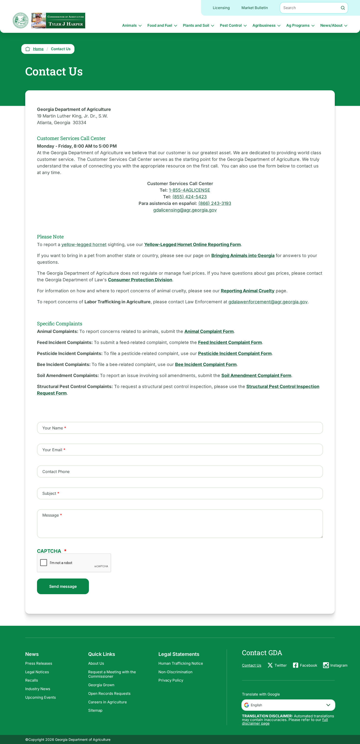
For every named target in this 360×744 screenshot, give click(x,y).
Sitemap (95, 710)
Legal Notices (37, 672)
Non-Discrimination (175, 672)
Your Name (52, 427)
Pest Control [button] (231, 25)
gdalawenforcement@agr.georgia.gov (268, 301)
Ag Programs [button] (298, 25)
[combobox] (288, 705)
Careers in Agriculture (107, 702)
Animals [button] (129, 25)
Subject (49, 493)
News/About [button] (331, 25)
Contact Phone (56, 471)
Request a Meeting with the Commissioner (112, 674)
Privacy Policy (170, 680)
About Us (96, 663)
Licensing (221, 7)
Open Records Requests (109, 693)
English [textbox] (256, 705)
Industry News (37, 688)
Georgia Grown (101, 685)
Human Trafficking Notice (180, 663)
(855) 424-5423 (189, 196)
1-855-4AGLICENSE (189, 190)
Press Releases (38, 663)
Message (50, 515)
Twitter (281, 665)
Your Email (52, 449)
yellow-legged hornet (84, 244)
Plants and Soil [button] (196, 25)
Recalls (31, 680)
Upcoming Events (40, 697)
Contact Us (251, 665)
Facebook (308, 665)
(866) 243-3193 (214, 203)
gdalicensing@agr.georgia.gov (185, 210)
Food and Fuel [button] (159, 25)
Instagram (339, 665)
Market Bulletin (254, 7)
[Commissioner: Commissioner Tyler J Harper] (58, 20)
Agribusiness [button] (264, 25)
